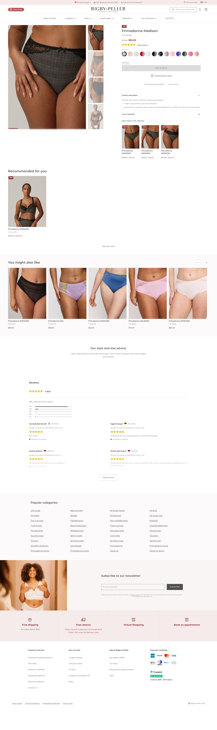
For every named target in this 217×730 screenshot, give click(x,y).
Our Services (147, 18)
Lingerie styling (75, 657)
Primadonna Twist (159, 546)
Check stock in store (163, 75)
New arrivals (50, 18)
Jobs (112, 675)
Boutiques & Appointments (121, 669)
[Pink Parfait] (172, 53)
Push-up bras (116, 526)
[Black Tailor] (124, 53)
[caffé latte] (130, 53)
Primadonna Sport (79, 551)
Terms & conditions (32, 703)
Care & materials (128, 114)
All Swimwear (77, 541)
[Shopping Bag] (206, 9)
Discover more (108, 246)
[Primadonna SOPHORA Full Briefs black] (27, 293)
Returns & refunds (36, 682)
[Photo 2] (23, 128)
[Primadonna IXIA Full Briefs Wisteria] (67, 293)
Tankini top (155, 541)
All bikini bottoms (39, 546)
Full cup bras (37, 521)
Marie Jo (114, 551)
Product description (130, 95)
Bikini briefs (76, 536)
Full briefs (115, 536)
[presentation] (198, 262)
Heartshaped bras (159, 526)
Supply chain (68, 703)
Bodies (73, 516)
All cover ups (156, 516)
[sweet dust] (196, 53)
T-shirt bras (36, 526)
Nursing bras (37, 536)
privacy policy (135, 595)
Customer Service (36, 650)
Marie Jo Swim (157, 551)
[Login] (200, 9)
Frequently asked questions (40, 657)
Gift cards (35, 511)
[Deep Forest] (184, 53)
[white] (148, 53)
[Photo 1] (13, 128)
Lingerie (69, 18)
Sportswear (76, 546)
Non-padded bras (119, 521)
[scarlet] (142, 53)
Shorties (154, 536)
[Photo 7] (71, 128)
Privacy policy (17, 703)
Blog (71, 682)
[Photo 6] (61, 128)
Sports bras (155, 531)
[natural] (136, 53)
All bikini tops (117, 541)
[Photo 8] (80, 128)
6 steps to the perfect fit (79, 675)
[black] (154, 53)
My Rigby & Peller (117, 657)
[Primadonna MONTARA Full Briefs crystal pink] (188, 293)
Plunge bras (37, 531)
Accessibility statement (51, 703)
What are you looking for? (185, 9)
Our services (74, 650)
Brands (126, 18)
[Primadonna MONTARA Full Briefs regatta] (107, 293)
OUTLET (169, 18)
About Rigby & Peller (119, 650)
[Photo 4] (42, 128)
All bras (153, 511)
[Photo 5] (51, 128)
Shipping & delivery (36, 675)
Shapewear (115, 516)
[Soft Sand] (166, 53)
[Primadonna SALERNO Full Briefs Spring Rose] (148, 293)
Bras (87, 18)
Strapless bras (117, 531)
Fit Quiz (72, 669)
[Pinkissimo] (190, 53)
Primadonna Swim (40, 551)
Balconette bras (78, 526)
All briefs (35, 516)
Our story (114, 663)
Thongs (34, 541)
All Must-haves (117, 511)
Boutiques (17, 9)
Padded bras (76, 521)
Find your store (75, 663)
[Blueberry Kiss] (178, 53)
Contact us (33, 688)
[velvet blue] (160, 53)
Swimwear (105, 18)
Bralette (154, 521)
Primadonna (116, 546)
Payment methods (36, 669)
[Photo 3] (32, 128)
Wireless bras (77, 531)
